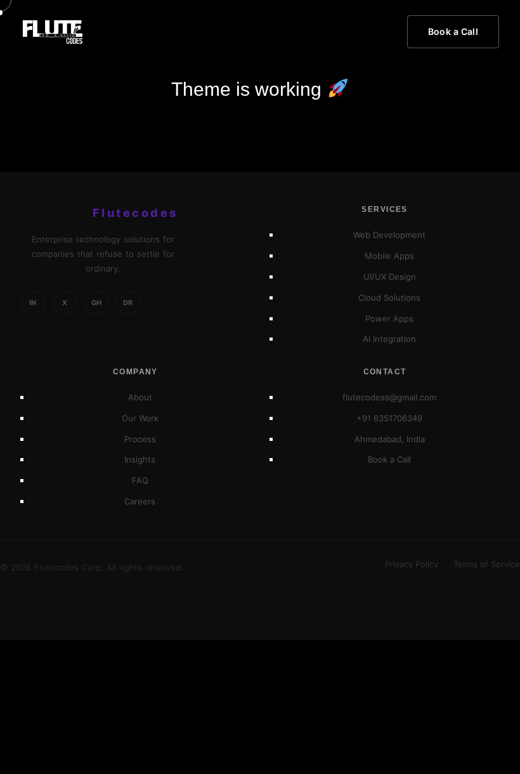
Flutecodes (135, 213)
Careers (139, 501)
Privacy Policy (411, 564)
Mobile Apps (389, 256)
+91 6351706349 (389, 418)
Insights (139, 459)
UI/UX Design (389, 277)
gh (96, 302)
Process (140, 439)
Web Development (389, 235)
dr (128, 302)
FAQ (140, 480)
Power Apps (389, 318)
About (140, 397)
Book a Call (453, 31)
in (32, 302)
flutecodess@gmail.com (389, 397)
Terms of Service (486, 564)
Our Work (140, 418)
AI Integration (389, 339)
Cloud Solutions (389, 297)
